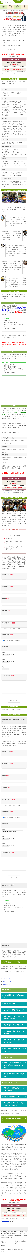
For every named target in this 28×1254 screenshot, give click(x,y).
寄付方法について (8, 981)
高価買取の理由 (10, 7)
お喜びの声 (24, 7)
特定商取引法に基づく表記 (20, 1242)
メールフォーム (6, 73)
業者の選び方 (3, 7)
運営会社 (3, 1242)
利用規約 (3, 1245)
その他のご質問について (10, 984)
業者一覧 (17, 7)
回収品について (7, 978)
